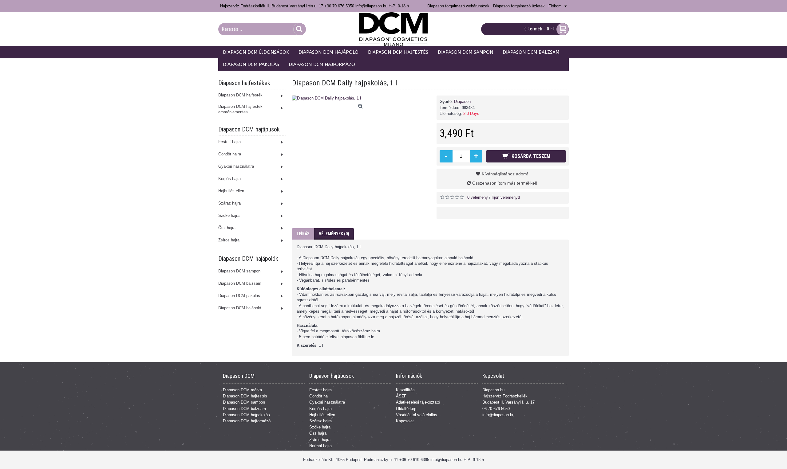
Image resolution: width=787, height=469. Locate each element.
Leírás (303, 233)
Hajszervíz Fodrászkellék (505, 396)
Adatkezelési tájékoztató (418, 402)
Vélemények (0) (334, 233)
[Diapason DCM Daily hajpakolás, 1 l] (361, 98)
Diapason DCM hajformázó (247, 421)
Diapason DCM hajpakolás (246, 414)
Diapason (462, 101)
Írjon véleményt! (506, 197)
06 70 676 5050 (496, 408)
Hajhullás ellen (322, 414)
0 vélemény (477, 197)
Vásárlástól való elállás (416, 414)
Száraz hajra (320, 421)
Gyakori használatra (327, 402)
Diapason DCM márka (242, 390)
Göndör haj (319, 396)
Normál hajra (320, 446)
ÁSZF (401, 396)
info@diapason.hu (498, 414)
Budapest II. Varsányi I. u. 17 (508, 402)
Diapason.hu (493, 390)
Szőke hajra (319, 427)
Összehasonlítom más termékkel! (504, 183)
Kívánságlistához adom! (505, 173)
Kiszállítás (405, 390)
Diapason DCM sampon (244, 402)
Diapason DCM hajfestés (245, 396)
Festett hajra (320, 390)
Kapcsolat (405, 421)
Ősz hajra (317, 433)
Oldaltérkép (406, 408)
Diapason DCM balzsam (244, 408)
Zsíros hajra (319, 439)
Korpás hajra (320, 408)
